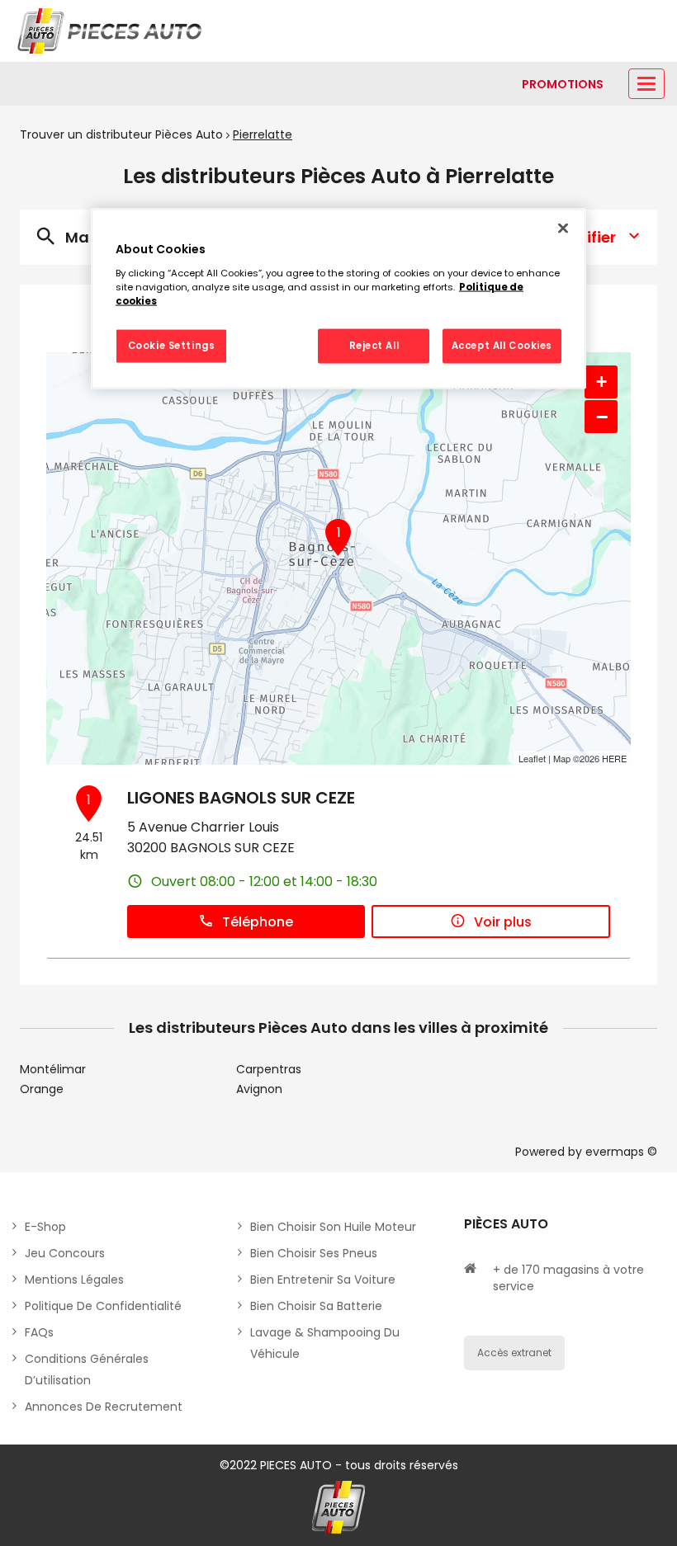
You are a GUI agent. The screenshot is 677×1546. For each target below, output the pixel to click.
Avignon (259, 1089)
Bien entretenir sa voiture (322, 1279)
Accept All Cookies (502, 344)
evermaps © (621, 1151)
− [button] (602, 416)
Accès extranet (514, 1353)
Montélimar (53, 1069)
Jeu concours (65, 1253)
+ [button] (601, 381)
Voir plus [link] (503, 921)
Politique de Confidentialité (103, 1306)
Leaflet (532, 758)
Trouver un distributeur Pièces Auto (121, 134)
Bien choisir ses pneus (313, 1253)
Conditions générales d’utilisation (87, 1369)
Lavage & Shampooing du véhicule (325, 1343)
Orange (42, 1089)
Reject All (374, 344)
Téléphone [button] (257, 921)
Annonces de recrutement (103, 1406)
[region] (338, 299)
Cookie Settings (171, 344)
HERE (614, 758)
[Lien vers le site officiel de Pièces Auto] (111, 31)
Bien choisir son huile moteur (333, 1226)
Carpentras (268, 1069)
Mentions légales (74, 1279)
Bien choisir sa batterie (316, 1306)
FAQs (39, 1332)
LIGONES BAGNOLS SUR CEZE (241, 797)
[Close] (563, 228)
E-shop (45, 1226)
